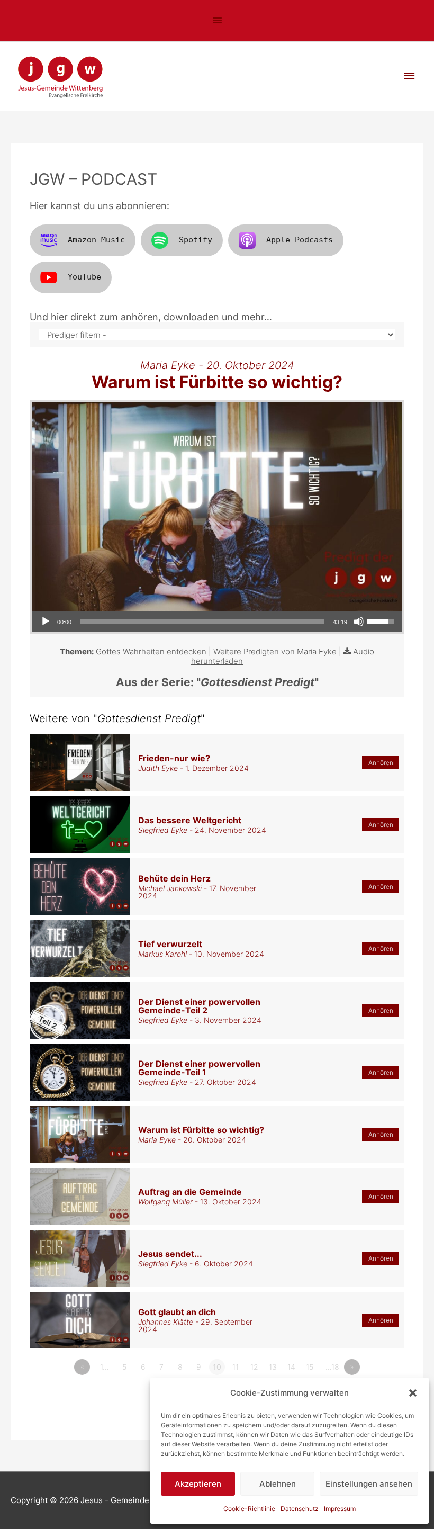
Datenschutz (300, 1509)
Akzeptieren (198, 1484)
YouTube (84, 277)
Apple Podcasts (299, 240)
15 (309, 1366)
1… (104, 1366)
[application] (217, 621)
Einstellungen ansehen (369, 1484)
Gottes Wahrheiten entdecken (151, 651)
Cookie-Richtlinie (249, 1509)
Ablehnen (277, 1484)
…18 (332, 1366)
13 (273, 1366)
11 (235, 1366)
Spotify (195, 240)
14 (291, 1366)
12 (254, 1366)
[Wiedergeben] (45, 621)
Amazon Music (96, 240)
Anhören (380, 763)
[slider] (202, 621)
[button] (413, 1393)
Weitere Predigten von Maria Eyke (275, 651)
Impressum (340, 1509)
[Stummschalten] (359, 621)
